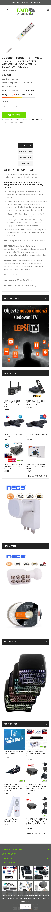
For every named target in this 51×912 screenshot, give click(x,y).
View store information (13, 126)
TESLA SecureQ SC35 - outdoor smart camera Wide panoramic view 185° (13, 404)
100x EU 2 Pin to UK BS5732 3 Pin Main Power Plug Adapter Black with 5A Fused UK (36, 787)
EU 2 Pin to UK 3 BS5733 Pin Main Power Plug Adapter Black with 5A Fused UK (13, 787)
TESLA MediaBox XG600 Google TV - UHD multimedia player (35, 403)
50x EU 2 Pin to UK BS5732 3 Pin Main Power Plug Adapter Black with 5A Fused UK (36, 822)
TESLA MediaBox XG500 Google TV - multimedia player (36, 466)
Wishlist (25, 2)
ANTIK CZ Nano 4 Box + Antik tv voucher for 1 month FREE (13, 466)
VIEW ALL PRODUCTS (36, 476)
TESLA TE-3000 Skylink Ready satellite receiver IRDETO (36, 754)
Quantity (6, 101)
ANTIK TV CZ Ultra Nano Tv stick (13, 436)
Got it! (25, 906)
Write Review (8, 70)
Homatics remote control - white (11, 820)
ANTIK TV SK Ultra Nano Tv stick (36, 436)
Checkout (15, 2)
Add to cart (14, 115)
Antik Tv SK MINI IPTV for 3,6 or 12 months (13, 753)
